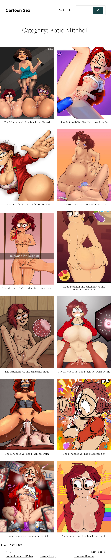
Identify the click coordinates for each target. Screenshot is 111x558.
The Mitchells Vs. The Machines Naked (27, 122)
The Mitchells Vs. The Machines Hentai (84, 535)
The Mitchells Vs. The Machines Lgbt (84, 204)
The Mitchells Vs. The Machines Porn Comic (84, 371)
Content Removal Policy (19, 556)
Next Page (16, 544)
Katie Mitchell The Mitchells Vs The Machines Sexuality (84, 288)
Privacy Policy (48, 556)
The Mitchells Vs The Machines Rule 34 (27, 204)
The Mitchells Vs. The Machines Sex (84, 453)
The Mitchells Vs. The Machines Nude (27, 371)
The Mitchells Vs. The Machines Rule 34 (84, 122)
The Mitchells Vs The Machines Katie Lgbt (27, 288)
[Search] (98, 10)
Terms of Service (84, 556)
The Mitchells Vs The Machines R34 (27, 535)
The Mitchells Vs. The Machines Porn (27, 453)
